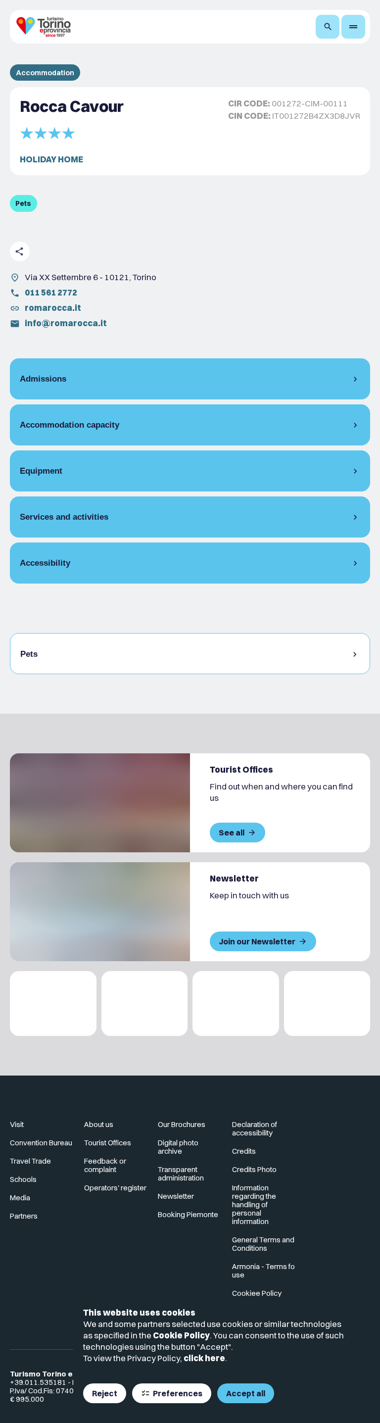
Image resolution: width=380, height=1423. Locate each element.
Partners (24, 1216)
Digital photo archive (178, 1147)
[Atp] (53, 1003)
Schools (23, 1179)
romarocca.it (53, 307)
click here (204, 1358)
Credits (244, 1151)
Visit (17, 1124)
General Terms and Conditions (263, 1244)
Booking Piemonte (188, 1214)
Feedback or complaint (105, 1165)
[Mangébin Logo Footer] (144, 1003)
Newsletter (176, 1196)
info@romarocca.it (66, 323)
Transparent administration (181, 1173)
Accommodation (45, 72)
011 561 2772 (51, 292)
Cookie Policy (181, 1335)
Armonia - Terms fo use (263, 1270)
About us (98, 1124)
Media (20, 1197)
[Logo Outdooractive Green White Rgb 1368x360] (327, 1003)
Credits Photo (254, 1169)
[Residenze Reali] (235, 1003)
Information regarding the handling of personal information (254, 1204)
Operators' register (115, 1187)
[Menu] (353, 27)
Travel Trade (30, 1161)
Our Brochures (181, 1124)
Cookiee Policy (257, 1293)
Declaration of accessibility (254, 1128)
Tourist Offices (107, 1142)
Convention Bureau (41, 1142)
